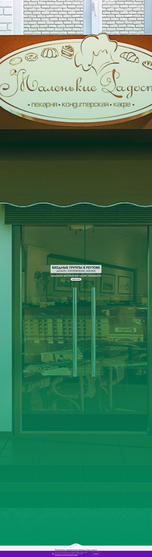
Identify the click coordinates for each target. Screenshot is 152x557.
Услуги (72, 1)
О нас (67, 1)
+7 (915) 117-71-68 (109, 1)
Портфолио (77, 1)
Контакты (83, 1)
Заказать (76, 279)
